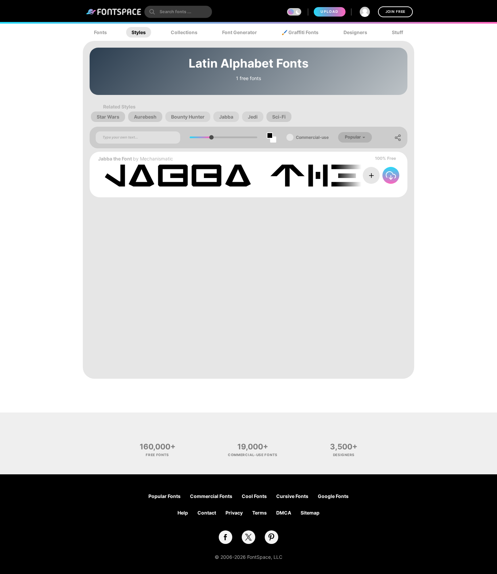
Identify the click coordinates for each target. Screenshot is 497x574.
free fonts (157, 455)
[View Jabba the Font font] (274, 175)
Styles (139, 32)
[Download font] (390, 175)
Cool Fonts (254, 496)
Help (183, 513)
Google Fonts (333, 496)
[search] (178, 12)
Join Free (395, 11)
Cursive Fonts (292, 496)
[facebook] (225, 537)
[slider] (211, 137)
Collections (184, 32)
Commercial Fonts (211, 496)
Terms (259, 513)
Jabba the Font (115, 158)
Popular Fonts (164, 496)
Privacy (234, 513)
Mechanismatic (156, 158)
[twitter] (248, 537)
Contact (206, 513)
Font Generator (239, 32)
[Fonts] (114, 12)
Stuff (397, 32)
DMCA (283, 513)
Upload (329, 11)
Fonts (100, 32)
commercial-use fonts (253, 455)
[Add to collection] (371, 175)
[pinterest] (271, 537)
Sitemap (310, 513)
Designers (355, 32)
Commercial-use (312, 137)
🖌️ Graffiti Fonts (300, 32)
